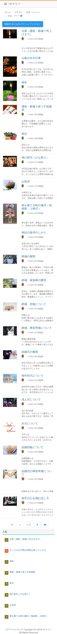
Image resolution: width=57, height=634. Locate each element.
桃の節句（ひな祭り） (35, 157)
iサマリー (14, 3)
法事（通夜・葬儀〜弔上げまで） (25, 539)
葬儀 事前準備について (37, 327)
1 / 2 (28, 525)
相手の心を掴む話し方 (35, 498)
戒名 (24, 82)
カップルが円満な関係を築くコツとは (28, 550)
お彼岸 (26, 181)
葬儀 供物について (34, 304)
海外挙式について (32, 375)
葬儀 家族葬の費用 (34, 280)
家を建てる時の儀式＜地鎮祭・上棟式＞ (29, 616)
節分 (24, 133)
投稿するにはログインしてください (22, 24)
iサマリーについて (14, 629)
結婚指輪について (32, 447)
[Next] (37, 524)
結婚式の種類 (30, 351)
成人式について (31, 399)
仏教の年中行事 (31, 58)
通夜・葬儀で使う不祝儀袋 (22, 572)
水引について (30, 423)
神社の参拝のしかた (34, 232)
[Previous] (20, 524)
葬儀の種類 (28, 256)
